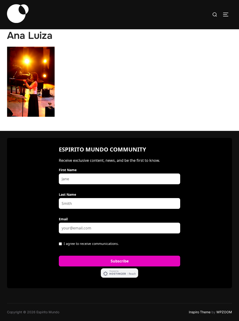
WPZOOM (224, 312)
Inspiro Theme (200, 312)
